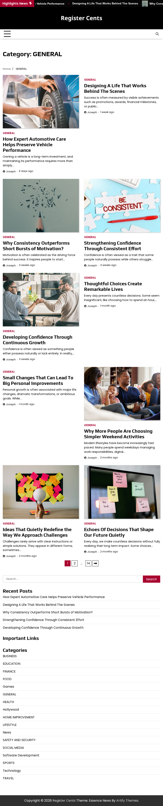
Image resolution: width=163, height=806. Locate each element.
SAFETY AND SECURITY (19, 740)
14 (88, 563)
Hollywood (11, 709)
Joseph (11, 171)
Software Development (21, 755)
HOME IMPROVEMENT (19, 717)
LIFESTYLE (9, 725)
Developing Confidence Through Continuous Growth (37, 339)
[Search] (157, 34)
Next (95, 563)
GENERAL (9, 133)
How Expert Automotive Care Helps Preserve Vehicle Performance (34, 144)
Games (8, 686)
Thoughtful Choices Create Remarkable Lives (113, 286)
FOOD (7, 679)
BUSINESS (10, 656)
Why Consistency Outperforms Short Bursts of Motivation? (36, 245)
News (7, 732)
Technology (12, 771)
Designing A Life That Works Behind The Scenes (90, 3)
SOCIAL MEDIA (13, 748)
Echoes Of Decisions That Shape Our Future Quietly (119, 532)
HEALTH (8, 702)
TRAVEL (8, 778)
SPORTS (9, 763)
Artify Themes (127, 800)
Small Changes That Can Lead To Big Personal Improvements (38, 380)
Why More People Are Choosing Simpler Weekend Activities (118, 433)
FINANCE (9, 671)
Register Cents (81, 18)
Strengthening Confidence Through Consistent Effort (112, 245)
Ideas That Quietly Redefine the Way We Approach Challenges (37, 532)
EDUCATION (11, 664)
